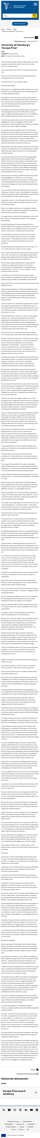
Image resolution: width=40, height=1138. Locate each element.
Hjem (3, 29)
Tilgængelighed (9, 1124)
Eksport (33, 1070)
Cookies (13, 1129)
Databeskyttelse (27, 1121)
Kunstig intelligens (11, 1127)
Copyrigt (21, 1127)
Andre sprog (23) (32, 41)
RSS (28, 1129)
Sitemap (21, 1129)
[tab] (20, 1092)
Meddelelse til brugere (13, 1121)
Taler (15, 29)
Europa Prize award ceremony (14, 1093)
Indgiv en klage (20, 24)
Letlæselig (30, 1127)
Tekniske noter (20, 1124)
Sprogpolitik (31, 1124)
